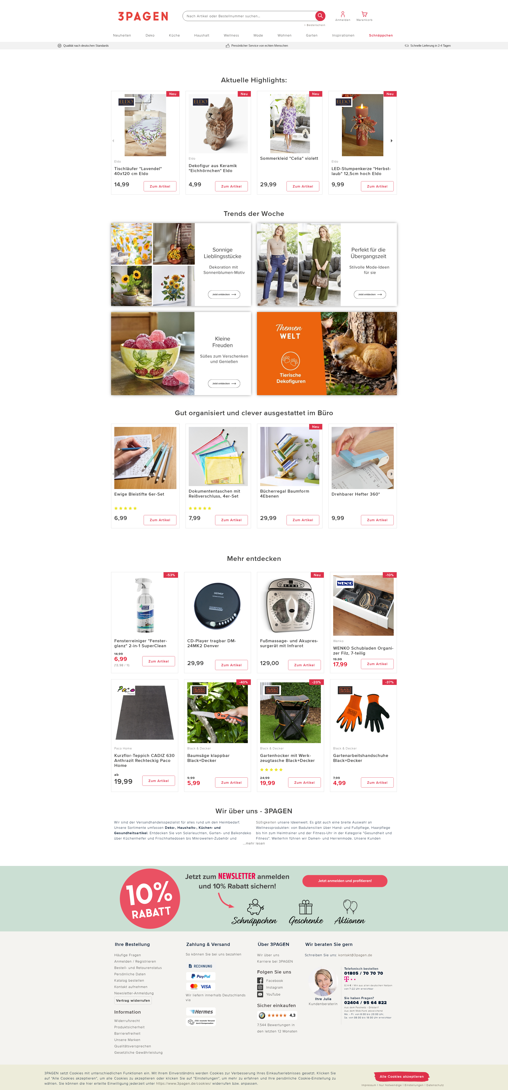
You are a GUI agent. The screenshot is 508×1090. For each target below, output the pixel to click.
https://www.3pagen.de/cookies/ (183, 1083)
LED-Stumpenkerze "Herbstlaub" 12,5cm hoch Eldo (361, 171)
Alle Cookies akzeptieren (402, 1076)
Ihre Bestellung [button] (132, 944)
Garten (312, 35)
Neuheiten (122, 35)
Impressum (369, 1085)
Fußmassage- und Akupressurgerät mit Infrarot (289, 643)
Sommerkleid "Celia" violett (289, 158)
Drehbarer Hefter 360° (356, 494)
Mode (258, 35)
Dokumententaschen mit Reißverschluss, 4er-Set (214, 494)
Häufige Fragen (127, 955)
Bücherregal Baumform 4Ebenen (284, 494)
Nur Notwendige (390, 1085)
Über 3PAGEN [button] (273, 944)
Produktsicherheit (129, 1027)
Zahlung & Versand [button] (208, 944)
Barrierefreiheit (127, 1033)
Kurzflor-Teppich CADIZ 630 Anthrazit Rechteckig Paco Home (144, 760)
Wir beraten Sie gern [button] (329, 944)
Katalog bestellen (129, 980)
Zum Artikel (160, 186)
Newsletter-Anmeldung (134, 993)
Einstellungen (414, 1085)
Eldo (192, 159)
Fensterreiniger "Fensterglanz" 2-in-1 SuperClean (140, 643)
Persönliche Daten (130, 974)
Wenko (338, 641)
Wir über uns (268, 955)
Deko (150, 35)
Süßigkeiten (266, 822)
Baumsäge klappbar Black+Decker (208, 758)
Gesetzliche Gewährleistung (138, 1052)
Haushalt (201, 35)
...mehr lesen (254, 843)
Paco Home (123, 748)
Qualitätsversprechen (132, 1046)
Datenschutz (435, 1085)
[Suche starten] (320, 16)
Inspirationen (343, 35)
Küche (174, 35)
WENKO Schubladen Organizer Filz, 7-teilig (363, 651)
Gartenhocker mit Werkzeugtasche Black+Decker (287, 758)
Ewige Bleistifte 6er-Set (139, 494)
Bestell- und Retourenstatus (138, 968)
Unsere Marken (127, 1040)
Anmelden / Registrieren (135, 961)
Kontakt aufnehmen (131, 987)
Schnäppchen (381, 35)
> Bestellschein (314, 25)
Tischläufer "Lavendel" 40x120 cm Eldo (138, 171)
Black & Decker (199, 748)
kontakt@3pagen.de (355, 955)
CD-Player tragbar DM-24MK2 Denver (211, 643)
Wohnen (285, 35)
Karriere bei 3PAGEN (275, 961)
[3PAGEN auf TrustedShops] (277, 1015)
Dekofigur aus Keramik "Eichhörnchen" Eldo (213, 168)
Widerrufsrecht (127, 1021)
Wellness (231, 35)
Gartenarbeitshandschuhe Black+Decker (360, 758)
